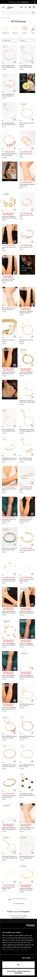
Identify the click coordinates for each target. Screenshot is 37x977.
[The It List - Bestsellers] (27, 83)
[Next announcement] (31, 1)
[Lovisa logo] (10, 7)
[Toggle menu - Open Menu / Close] (3, 7)
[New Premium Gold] (27, 265)
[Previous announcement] (3, 1)
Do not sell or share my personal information (18, 972)
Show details (26, 958)
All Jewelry (7, 18)
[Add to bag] (14, 62)
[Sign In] (30, 7)
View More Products (18, 903)
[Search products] (33, 13)
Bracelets (15, 33)
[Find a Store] (21, 7)
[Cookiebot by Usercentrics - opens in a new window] (26, 925)
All (3, 18)
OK (18, 964)
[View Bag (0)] (34, 7)
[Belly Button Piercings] (9, 390)
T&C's (28, 2)
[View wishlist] (26, 7)
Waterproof (5, 33)
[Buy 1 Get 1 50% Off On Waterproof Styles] (9, 172)
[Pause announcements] (34, 2)
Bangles (24, 33)
